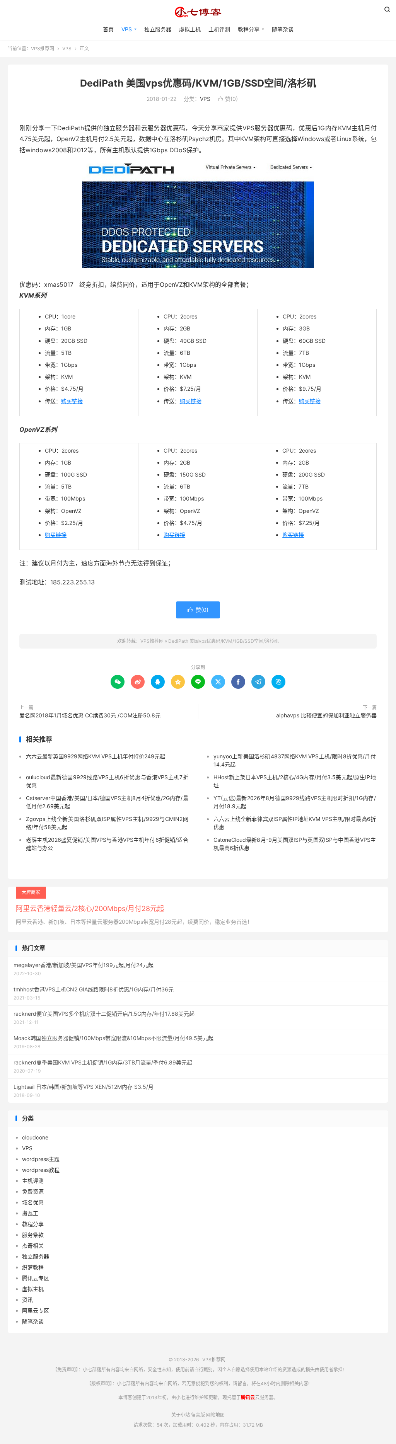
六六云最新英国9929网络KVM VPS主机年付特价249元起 (95, 756)
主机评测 (219, 29)
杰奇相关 (33, 1245)
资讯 (27, 1299)
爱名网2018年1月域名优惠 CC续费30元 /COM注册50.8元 (89, 715)
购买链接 (72, 401)
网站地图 (215, 1415)
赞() (228, 98)
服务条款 (33, 1234)
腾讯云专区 (35, 1278)
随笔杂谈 (283, 29)
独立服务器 (157, 29)
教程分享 (248, 29)
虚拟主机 (190, 29)
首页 (108, 29)
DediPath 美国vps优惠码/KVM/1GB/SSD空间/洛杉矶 (198, 83)
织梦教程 (33, 1267)
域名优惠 (33, 1202)
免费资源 (33, 1191)
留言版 (198, 1415)
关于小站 (180, 1415)
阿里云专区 (35, 1310)
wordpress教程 (41, 1169)
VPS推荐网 (198, 12)
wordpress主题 (41, 1159)
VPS (126, 29)
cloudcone (35, 1137)
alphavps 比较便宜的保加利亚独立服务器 (326, 715)
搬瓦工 (30, 1213)
